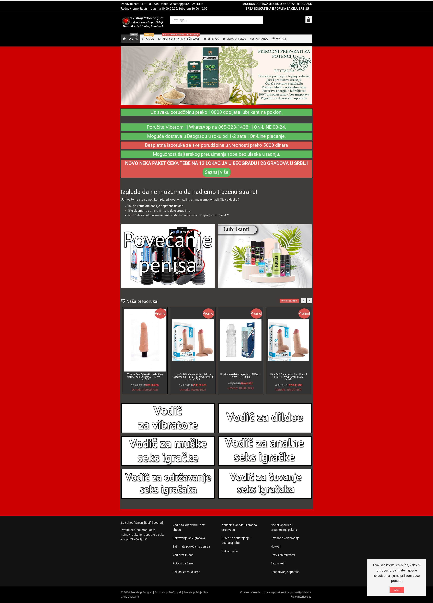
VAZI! (397, 589)
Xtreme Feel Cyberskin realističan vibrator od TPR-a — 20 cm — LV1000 (192, 375)
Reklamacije (230, 551)
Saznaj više (216, 172)
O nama (244, 592)
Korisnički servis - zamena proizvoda (239, 527)
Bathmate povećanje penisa (191, 546)
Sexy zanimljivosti (283, 555)
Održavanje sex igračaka (189, 538)
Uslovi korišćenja (301, 596)
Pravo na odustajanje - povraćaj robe (236, 540)
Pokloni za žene (183, 563)
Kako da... (256, 592)
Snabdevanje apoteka (285, 572)
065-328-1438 (193, 4)
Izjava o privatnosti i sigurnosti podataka (287, 592)
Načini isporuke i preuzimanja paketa (284, 527)
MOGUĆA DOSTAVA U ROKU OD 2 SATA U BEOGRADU (277, 4)
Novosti (276, 546)
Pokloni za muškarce (186, 572)
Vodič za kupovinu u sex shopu (189, 527)
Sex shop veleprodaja (285, 538)
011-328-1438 (149, 4)
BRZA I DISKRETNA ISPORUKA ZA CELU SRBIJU (277, 8)
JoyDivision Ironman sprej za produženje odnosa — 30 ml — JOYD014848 (145, 377)
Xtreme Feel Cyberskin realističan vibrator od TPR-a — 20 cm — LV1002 (240, 375)
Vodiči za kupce (183, 555)
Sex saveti (277, 563)
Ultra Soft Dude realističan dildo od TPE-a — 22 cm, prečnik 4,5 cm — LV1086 (288, 377)
